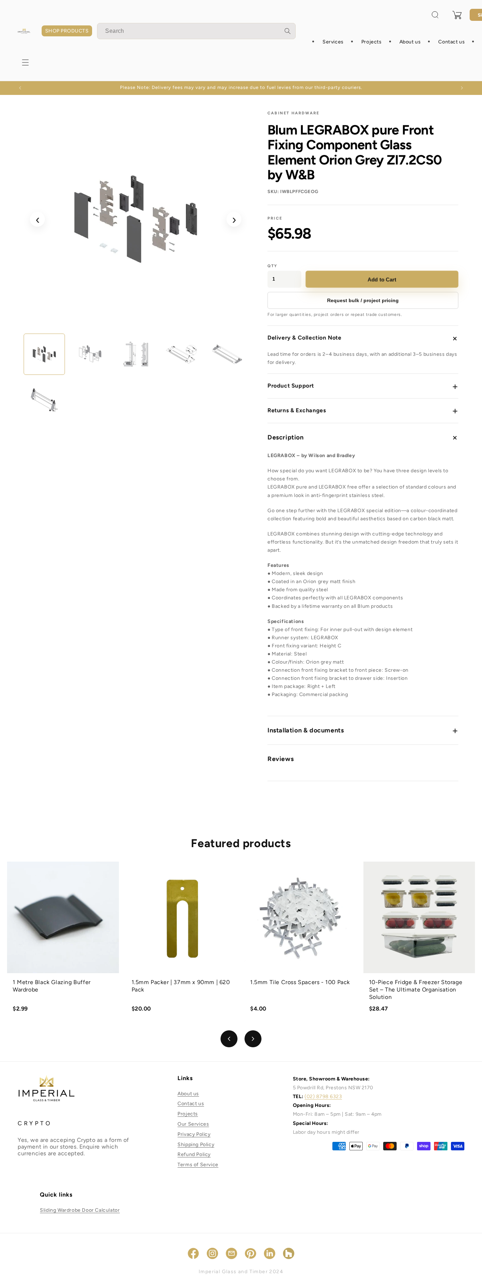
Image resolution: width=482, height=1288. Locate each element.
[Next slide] (253, 1038)
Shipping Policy (195, 1145)
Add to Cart (382, 279)
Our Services (193, 1124)
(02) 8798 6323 (323, 1097)
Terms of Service (197, 1165)
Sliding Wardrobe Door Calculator (80, 1210)
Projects (187, 1114)
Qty (272, 266)
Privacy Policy (193, 1134)
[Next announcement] (462, 88)
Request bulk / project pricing (363, 300)
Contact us (190, 1104)
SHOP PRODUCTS (67, 31)
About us (188, 1094)
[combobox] (196, 31)
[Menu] (25, 62)
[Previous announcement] (20, 88)
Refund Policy (194, 1154)
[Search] (287, 31)
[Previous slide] (229, 1038)
